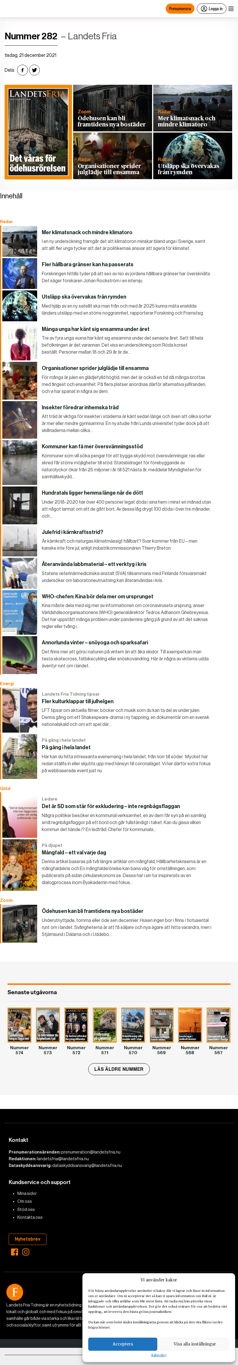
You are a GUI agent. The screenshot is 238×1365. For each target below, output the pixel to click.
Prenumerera (180, 8)
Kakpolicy (159, 1355)
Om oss (24, 1201)
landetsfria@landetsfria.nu (63, 1158)
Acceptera (123, 1344)
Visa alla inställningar (195, 1344)
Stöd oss (26, 1209)
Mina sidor (27, 1193)
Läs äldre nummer (119, 1069)
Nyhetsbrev (27, 1239)
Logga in (216, 8)
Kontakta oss (30, 1217)
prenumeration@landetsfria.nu (90, 1152)
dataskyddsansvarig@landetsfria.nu (87, 1165)
